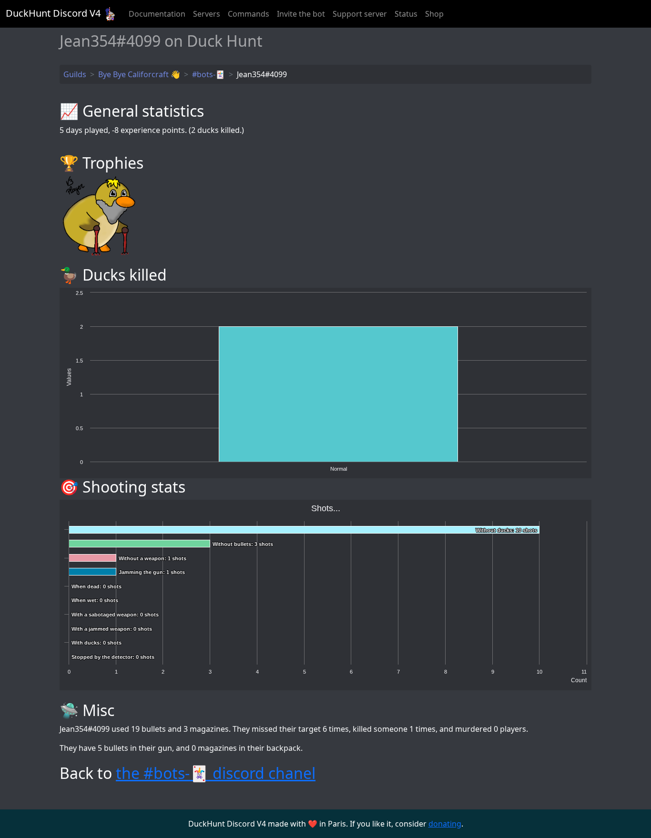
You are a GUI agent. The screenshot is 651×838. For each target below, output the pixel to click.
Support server (360, 14)
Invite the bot (301, 14)
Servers (206, 14)
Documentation (157, 14)
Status (406, 14)
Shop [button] (434, 14)
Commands (248, 14)
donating (444, 823)
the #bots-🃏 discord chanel (215, 773)
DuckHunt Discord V (53, 13)
